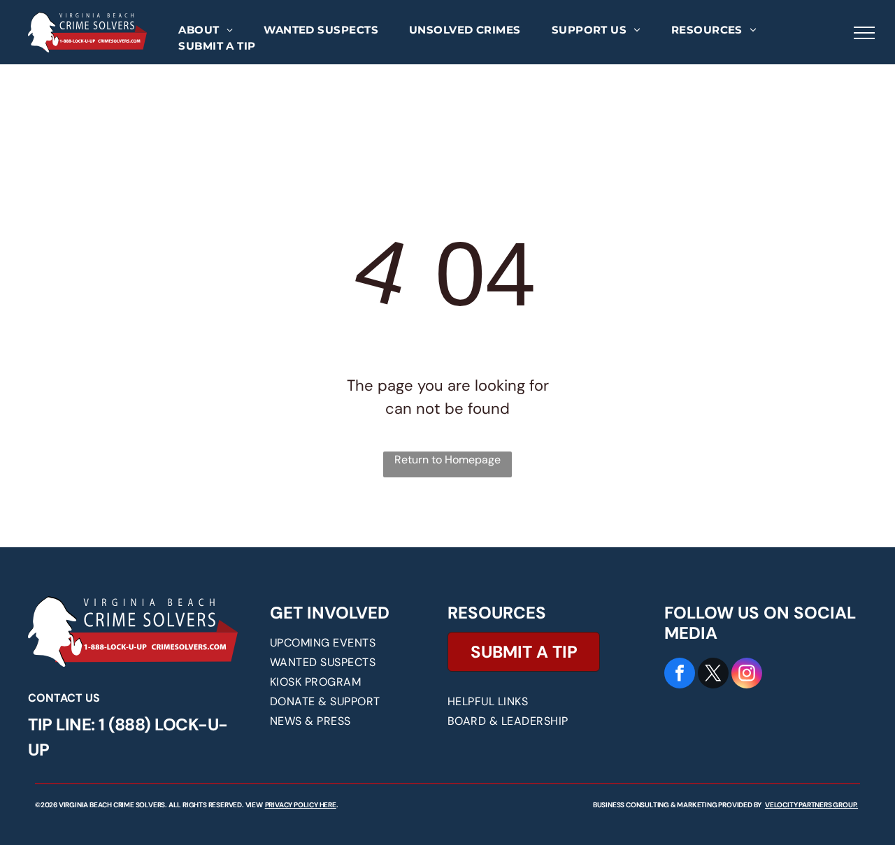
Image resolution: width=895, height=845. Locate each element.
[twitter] (713, 675)
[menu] (864, 33)
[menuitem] (205, 30)
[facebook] (679, 675)
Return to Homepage (447, 459)
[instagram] (746, 675)
